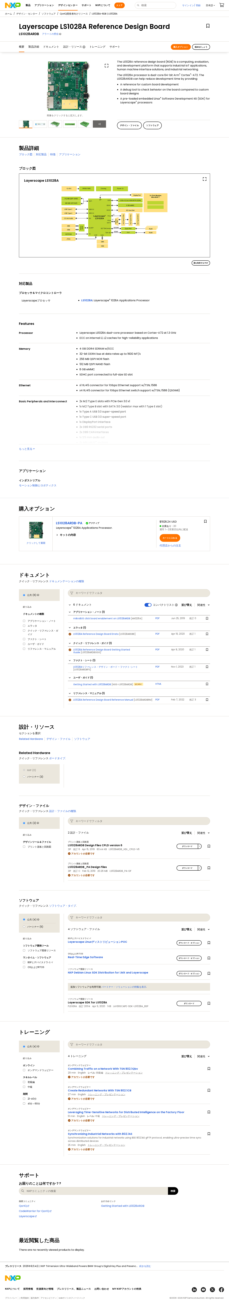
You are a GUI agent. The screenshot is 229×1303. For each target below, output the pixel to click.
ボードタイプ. (57, 758)
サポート (114, 47)
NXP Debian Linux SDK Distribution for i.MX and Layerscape (108, 972)
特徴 (52, 154)
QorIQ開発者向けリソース (74, 13)
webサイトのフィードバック (72, 1297)
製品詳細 (33, 47)
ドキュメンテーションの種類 (66, 581)
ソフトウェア (49, 13)
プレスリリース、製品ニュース (74, 1288)
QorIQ (23, 1206)
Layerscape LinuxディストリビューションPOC (97, 942)
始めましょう (201, 46)
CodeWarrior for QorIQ (34, 1211)
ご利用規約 (24, 1297)
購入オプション (181, 46)
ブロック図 (25, 154)
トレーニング (97, 47)
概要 (21, 47)
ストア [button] (119, 5)
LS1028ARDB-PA (69, 523)
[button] (210, 5)
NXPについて (12, 1288)
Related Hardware (31, 739)
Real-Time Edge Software (85, 957)
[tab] (104, 535)
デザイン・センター (26, 13)
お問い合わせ (101, 1288)
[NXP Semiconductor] (13, 5)
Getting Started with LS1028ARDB (122, 1206)
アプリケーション (69, 154)
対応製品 (41, 154)
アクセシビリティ (49, 1297)
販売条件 (35, 1297)
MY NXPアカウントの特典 (126, 1288)
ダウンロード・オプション (189, 943)
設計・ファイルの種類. (62, 811)
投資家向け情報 (44, 1288)
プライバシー (11, 1297)
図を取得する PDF (201, 263)
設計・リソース (72, 47)
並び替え (186, 605)
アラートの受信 (50, 34)
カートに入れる (170, 537)
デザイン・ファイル (58, 739)
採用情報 (28, 1288)
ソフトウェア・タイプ (62, 906)
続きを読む (145, 1266)
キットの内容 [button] (68, 535)
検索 (173, 1191)
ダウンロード (187, 846)
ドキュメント (51, 47)
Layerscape (26, 1216)
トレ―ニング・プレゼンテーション (124, 1072)
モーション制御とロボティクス (37, 485)
